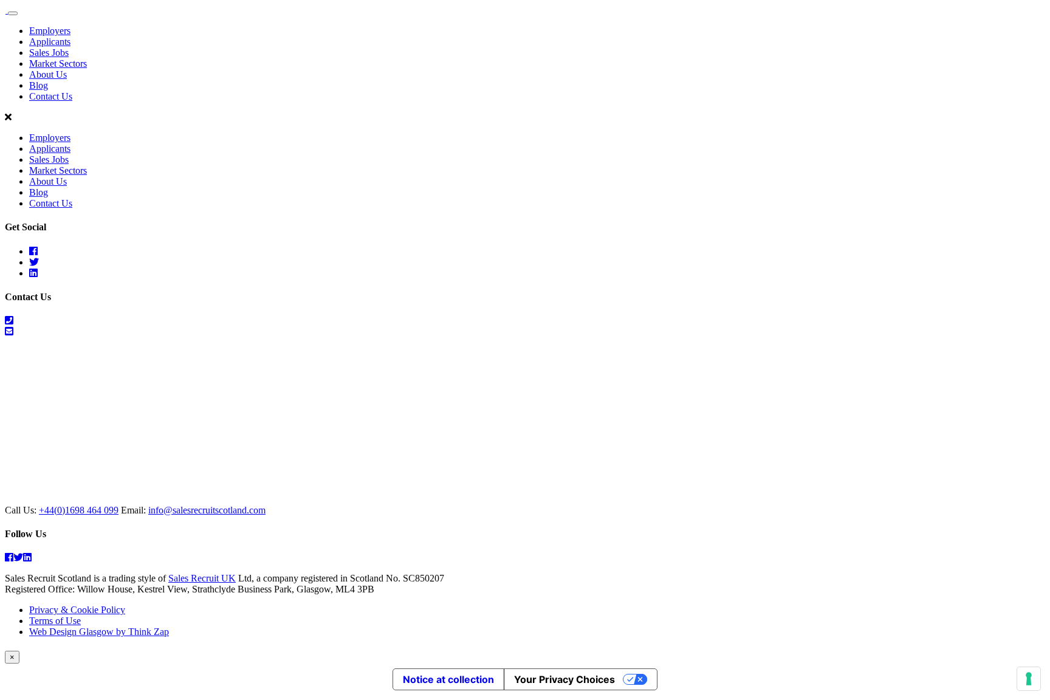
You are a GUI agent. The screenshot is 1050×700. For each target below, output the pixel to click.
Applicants (49, 41)
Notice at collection (448, 679)
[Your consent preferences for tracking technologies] (1028, 678)
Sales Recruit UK (202, 578)
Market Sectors (58, 63)
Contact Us (50, 96)
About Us (48, 74)
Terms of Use (55, 621)
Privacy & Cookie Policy (77, 610)
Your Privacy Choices (564, 679)
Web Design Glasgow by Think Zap (99, 631)
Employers (49, 31)
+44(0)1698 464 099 (78, 510)
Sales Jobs (49, 52)
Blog (38, 85)
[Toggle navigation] (13, 13)
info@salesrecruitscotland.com (207, 510)
